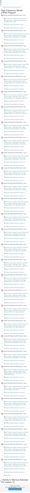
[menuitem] (1, 3)
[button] (1, 1)
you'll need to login (21, 487)
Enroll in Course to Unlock (15, 489)
